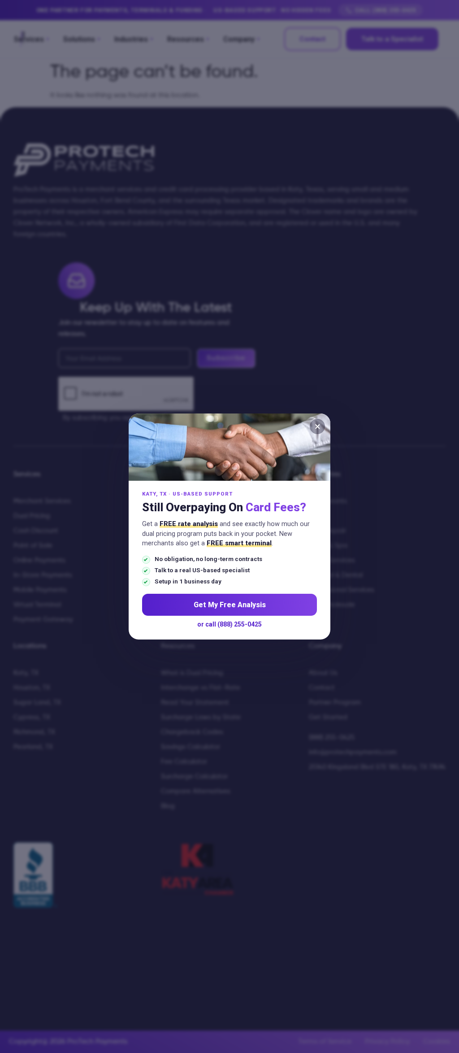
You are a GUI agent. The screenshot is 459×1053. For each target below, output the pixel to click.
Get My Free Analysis (230, 604)
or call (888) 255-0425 (229, 624)
